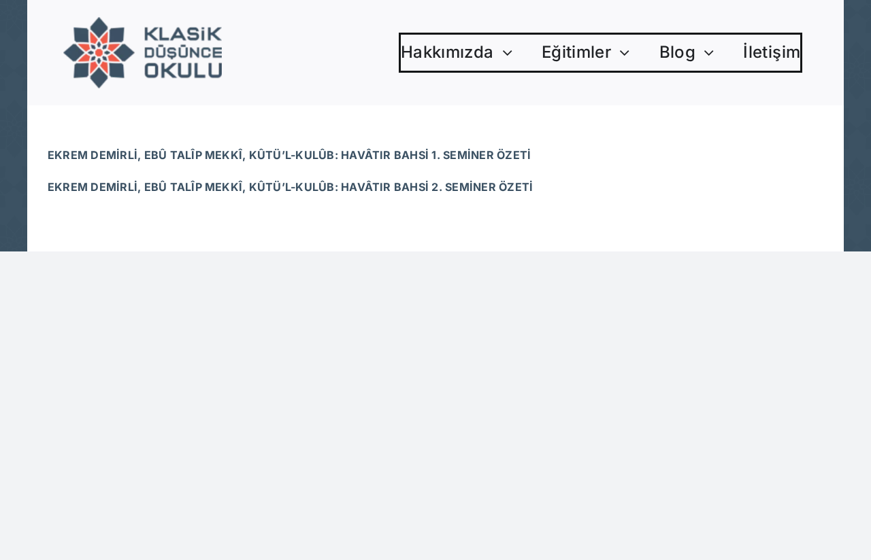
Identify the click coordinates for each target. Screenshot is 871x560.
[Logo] (142, 22)
